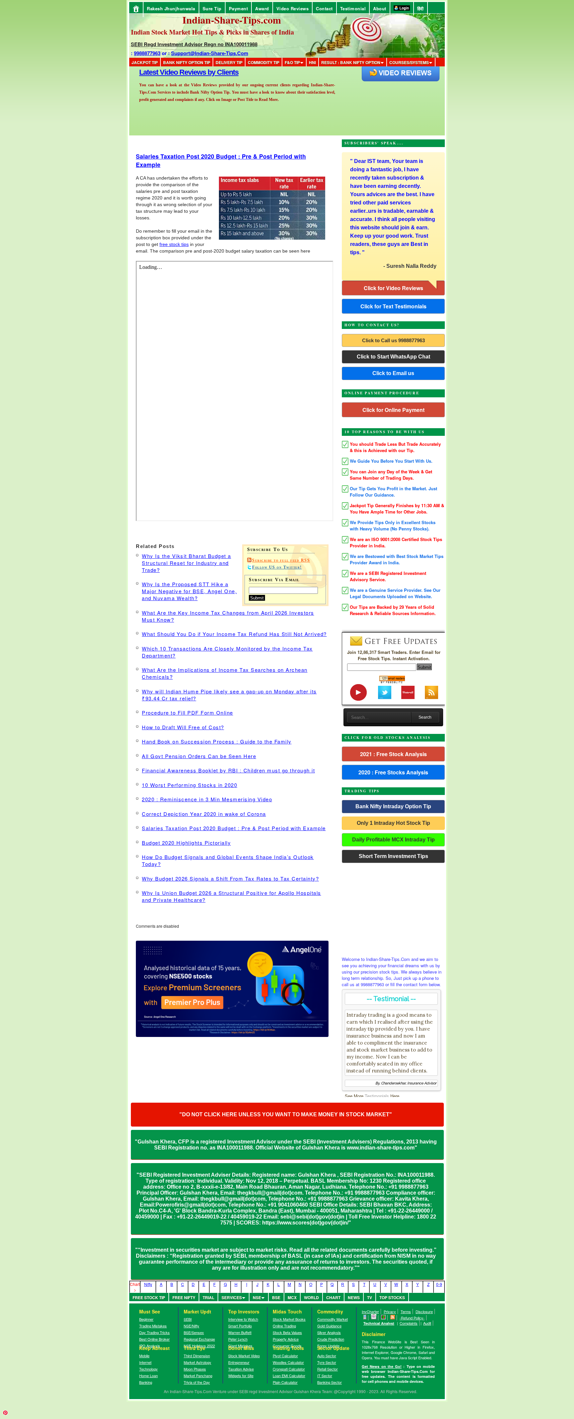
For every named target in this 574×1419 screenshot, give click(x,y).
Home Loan (148, 1375)
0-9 (439, 1284)
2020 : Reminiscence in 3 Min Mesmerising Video (207, 799)
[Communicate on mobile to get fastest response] (365, 1317)
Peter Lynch (237, 1339)
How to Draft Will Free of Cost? (183, 727)
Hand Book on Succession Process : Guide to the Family (217, 741)
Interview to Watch (243, 1319)
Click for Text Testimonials (393, 306)
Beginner (146, 1319)
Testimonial (353, 8)
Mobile (144, 1355)
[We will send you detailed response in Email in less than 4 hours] (373, 1317)
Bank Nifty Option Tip (186, 62)
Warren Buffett (239, 1332)
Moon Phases (195, 1369)
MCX (292, 1298)
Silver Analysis (329, 1332)
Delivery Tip (229, 62)
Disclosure (424, 1311)
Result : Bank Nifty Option (350, 62)
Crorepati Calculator (289, 1369)
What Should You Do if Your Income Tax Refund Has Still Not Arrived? (234, 633)
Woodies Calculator (288, 1362)
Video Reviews (292, 8)
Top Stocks (392, 1298)
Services (232, 1298)
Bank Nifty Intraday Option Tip (393, 806)
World (311, 1298)
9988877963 (147, 53)
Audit (427, 1323)
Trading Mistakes (153, 1325)
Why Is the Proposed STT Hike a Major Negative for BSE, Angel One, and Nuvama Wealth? (189, 591)
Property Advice (286, 1339)
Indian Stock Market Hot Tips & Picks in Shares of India (212, 32)
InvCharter (370, 1311)
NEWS (354, 1298)
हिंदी (420, 8)
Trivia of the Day (197, 1382)
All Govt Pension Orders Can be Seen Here (199, 755)
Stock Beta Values (287, 1332)
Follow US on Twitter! (277, 567)
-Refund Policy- (412, 1317)
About (379, 8)
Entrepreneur (238, 1362)
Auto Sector (326, 1355)
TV (369, 1298)
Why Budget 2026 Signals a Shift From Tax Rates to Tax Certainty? (230, 878)
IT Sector (324, 1375)
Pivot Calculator (285, 1355)
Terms (406, 1311)
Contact (324, 8)
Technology (148, 1369)
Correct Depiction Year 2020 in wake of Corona (204, 813)
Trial (208, 1298)
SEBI (188, 1319)
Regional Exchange (199, 1339)
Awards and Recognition (177, 72)
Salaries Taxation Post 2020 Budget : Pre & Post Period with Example (234, 828)
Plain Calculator (285, 1382)
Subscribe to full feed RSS (281, 560)
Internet (145, 1362)
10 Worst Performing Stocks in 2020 (189, 784)
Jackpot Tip (145, 62)
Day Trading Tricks (154, 1332)
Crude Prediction (330, 1339)
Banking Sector (329, 1382)
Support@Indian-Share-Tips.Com (209, 53)
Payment (238, 8)
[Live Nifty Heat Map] (383, 1317)
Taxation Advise (241, 1369)
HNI (312, 62)
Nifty (148, 1284)
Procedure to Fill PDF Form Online (187, 712)
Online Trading (284, 1325)
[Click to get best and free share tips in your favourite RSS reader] (393, 1317)
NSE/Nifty (191, 1325)
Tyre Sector (326, 1362)
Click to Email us (393, 373)
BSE (276, 1298)
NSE (257, 1298)
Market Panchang (198, 1375)
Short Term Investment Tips (393, 856)
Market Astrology (197, 1362)
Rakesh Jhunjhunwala (171, 8)
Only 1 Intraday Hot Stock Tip (393, 823)
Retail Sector (327, 1369)
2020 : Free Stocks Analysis (393, 772)
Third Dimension (197, 1355)
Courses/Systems (409, 62)
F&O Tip (292, 62)
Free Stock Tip (149, 1298)
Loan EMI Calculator (289, 1375)
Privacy (390, 1311)
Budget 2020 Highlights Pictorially (186, 842)
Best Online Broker (154, 1339)
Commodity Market (332, 1319)
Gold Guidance (329, 1325)
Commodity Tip (263, 62)
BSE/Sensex (194, 1332)
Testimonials (377, 1096)
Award (262, 8)
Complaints (409, 1323)
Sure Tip (212, 8)
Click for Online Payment (393, 410)
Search (425, 717)
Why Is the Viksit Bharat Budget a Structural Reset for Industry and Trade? (186, 562)
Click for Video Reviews (393, 288)
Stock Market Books (289, 1319)
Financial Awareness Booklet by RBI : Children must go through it (228, 770)
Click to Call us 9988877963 (393, 340)
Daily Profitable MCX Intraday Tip (393, 839)
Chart (333, 1298)
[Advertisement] (393, 907)
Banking (145, 1382)
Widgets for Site (240, 1375)
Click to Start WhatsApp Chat (393, 356)
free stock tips (174, 244)
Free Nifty (183, 1298)
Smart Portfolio (240, 1325)
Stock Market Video (244, 1355)
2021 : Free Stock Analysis (393, 754)
